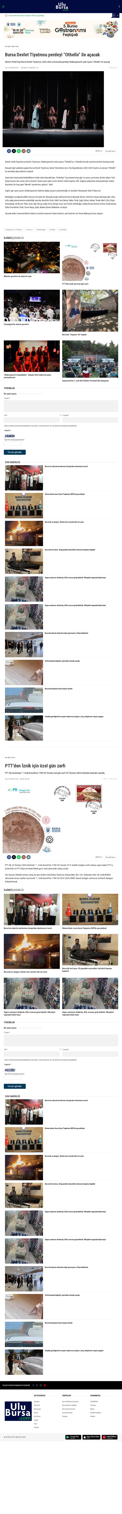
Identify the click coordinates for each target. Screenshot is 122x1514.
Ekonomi (37, 1405)
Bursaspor (37, 1409)
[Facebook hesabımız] (33, 1385)
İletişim (92, 1416)
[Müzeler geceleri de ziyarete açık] (32, 257)
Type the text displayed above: (14, 440)
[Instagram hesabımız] (41, 1385)
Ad (6, 415)
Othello (30, 230)
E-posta (66, 415)
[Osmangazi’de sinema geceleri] (32, 305)
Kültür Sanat (113, 68)
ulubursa (63, 230)
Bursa (105, 779)
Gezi (35, 1424)
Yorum (7, 398)
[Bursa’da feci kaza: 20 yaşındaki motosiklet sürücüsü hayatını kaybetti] (24, 573)
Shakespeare (41, 230)
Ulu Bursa (37, 1416)
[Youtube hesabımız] (45, 1385)
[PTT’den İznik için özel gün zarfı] (90, 261)
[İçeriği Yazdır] (28, 151)
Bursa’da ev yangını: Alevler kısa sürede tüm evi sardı (26, 16)
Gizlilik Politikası (95, 1413)
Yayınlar (64, 1416)
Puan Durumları (67, 1413)
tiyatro (52, 230)
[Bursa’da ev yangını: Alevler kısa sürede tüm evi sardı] (24, 545)
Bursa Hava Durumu (68, 1409)
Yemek (36, 1427)
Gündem (37, 1402)
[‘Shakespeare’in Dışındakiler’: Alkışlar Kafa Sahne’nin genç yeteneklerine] (32, 356)
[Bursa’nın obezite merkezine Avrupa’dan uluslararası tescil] (24, 490)
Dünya (36, 1420)
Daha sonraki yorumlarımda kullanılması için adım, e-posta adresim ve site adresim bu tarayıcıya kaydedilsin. (40, 426)
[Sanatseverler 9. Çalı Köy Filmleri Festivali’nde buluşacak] (90, 359)
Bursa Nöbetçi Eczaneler (70, 1402)
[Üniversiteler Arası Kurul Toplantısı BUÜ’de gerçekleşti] (24, 518)
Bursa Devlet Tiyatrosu (14, 230)
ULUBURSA (94, 1402)
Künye (92, 1409)
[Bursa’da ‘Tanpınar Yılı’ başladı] (90, 311)
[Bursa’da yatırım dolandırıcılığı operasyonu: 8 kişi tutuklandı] (24, 657)
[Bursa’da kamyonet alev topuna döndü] (24, 712)
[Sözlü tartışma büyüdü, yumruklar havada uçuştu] (24, 684)
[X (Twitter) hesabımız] (37, 1385)
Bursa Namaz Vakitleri (69, 1405)
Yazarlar (93, 1405)
